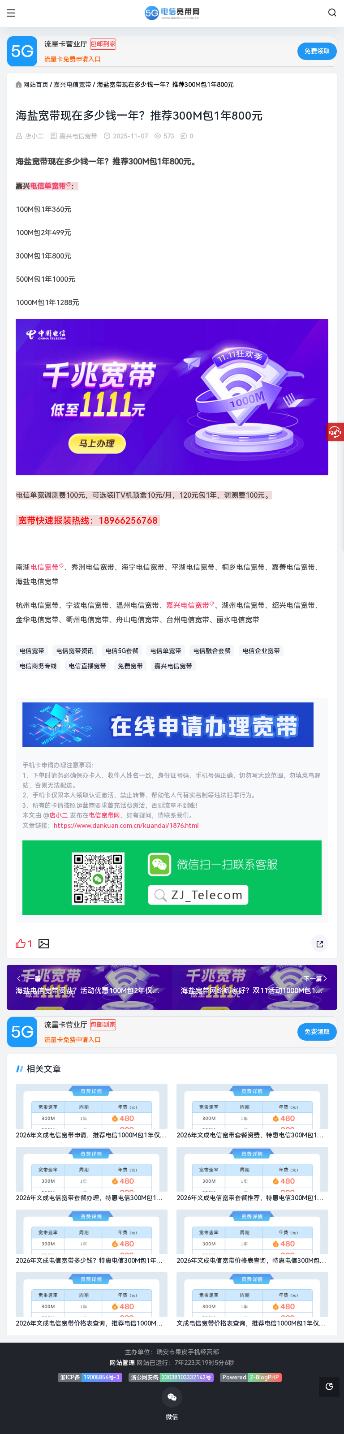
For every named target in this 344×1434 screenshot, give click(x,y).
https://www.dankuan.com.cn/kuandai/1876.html (126, 825)
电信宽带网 (104, 815)
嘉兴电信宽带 (72, 84)
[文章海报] (44, 943)
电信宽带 (44, 567)
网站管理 (122, 1362)
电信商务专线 (38, 666)
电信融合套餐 (212, 651)
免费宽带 (130, 666)
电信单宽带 (48, 186)
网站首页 (35, 84)
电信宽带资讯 (75, 651)
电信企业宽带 (261, 651)
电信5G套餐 (121, 651)
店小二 (34, 136)
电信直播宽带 (87, 666)
